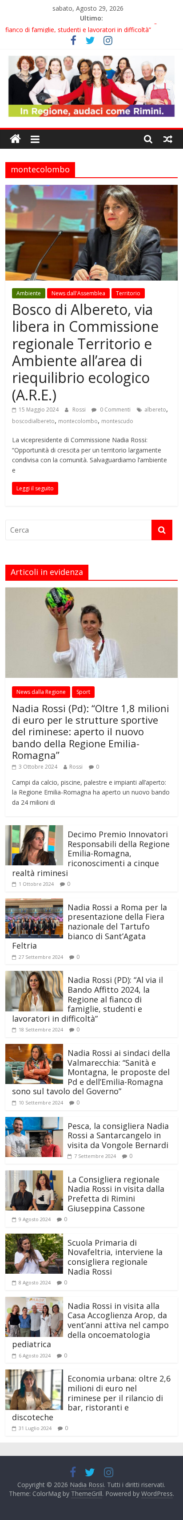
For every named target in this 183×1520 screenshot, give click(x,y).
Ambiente (28, 293)
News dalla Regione (41, 692)
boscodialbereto (33, 421)
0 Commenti (115, 409)
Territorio (128, 293)
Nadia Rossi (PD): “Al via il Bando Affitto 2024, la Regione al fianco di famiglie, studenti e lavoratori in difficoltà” (87, 998)
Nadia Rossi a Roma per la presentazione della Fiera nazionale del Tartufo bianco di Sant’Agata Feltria (89, 926)
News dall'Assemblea (78, 293)
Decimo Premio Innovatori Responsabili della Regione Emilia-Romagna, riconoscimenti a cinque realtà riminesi (91, 853)
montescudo (117, 421)
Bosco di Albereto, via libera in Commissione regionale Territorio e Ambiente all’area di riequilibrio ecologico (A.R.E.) (85, 352)
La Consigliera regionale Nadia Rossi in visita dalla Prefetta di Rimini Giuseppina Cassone (116, 1194)
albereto (155, 409)
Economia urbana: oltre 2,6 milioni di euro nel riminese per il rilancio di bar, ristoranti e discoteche (91, 1397)
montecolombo (78, 421)
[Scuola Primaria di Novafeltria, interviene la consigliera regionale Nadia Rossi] (34, 1239)
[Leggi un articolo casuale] (168, 139)
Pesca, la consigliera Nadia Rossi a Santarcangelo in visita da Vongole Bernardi (118, 1135)
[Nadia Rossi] (15, 139)
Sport (83, 692)
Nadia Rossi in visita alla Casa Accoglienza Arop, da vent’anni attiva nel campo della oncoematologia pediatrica (90, 1324)
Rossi (79, 409)
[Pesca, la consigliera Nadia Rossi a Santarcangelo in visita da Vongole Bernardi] (34, 1122)
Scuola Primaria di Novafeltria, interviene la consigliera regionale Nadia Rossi (115, 1257)
